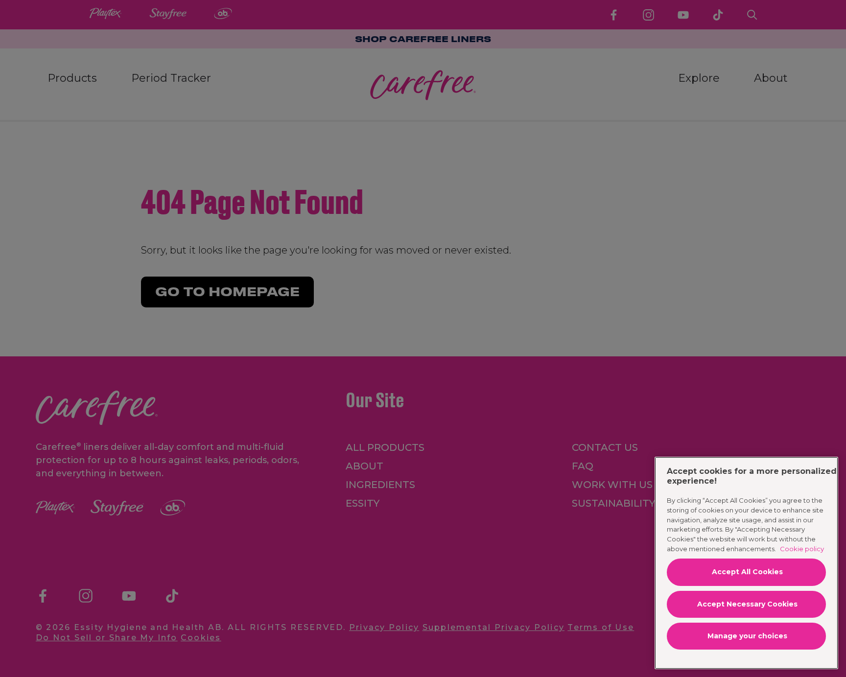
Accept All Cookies (747, 571)
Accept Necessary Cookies (747, 604)
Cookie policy (802, 549)
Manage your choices (747, 635)
